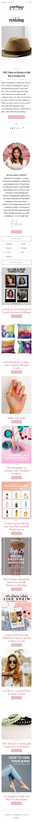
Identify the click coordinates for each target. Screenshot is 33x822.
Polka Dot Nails (17, 418)
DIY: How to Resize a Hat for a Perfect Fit (16, 74)
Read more (16, 316)
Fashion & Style (16, 576)
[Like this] (22, 128)
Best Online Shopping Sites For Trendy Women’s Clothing (16, 582)
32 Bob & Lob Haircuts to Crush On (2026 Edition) (16, 311)
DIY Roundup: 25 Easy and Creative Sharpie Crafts (16, 365)
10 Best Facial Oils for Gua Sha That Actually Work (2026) (16, 526)
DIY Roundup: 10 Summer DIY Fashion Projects (16, 470)
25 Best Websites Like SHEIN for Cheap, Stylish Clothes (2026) (16, 638)
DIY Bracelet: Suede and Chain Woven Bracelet (16, 745)
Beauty (16, 306)
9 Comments (22, 79)
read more (16, 231)
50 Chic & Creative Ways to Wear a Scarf (16, 692)
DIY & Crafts (16, 69)
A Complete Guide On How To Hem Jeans (16, 798)
